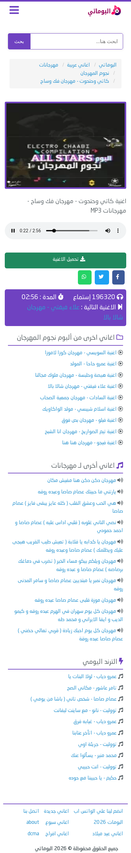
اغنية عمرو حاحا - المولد (93, 364)
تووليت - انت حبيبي (97, 767)
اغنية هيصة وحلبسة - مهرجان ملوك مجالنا (76, 375)
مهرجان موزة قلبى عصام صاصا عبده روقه (75, 600)
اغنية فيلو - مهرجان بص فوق (89, 420)
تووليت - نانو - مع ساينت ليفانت (85, 710)
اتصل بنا (31, 811)
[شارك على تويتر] (102, 277)
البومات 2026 (108, 822)
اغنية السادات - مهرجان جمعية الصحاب (78, 398)
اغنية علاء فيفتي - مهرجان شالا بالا (82, 386)
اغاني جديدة (56, 811)
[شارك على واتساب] (85, 277)
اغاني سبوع (57, 822)
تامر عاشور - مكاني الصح (92, 688)
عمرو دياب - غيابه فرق (95, 721)
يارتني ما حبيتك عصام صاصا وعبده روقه (77, 492)
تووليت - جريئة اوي (97, 744)
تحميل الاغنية (66, 259)
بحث (19, 41)
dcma (33, 834)
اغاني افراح (57, 834)
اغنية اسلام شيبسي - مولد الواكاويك (79, 409)
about (32, 822)
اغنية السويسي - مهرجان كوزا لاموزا (81, 353)
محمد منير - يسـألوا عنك (94, 755)
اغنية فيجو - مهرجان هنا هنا (89, 443)
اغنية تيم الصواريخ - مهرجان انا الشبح (81, 431)
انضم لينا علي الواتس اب (98, 811)
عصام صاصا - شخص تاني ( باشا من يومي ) (74, 699)
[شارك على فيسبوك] (118, 277)
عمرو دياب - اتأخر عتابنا (94, 733)
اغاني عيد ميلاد (108, 834)
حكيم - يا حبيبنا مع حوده (93, 778)
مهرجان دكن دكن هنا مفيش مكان (81, 480)
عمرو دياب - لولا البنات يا (92, 676)
